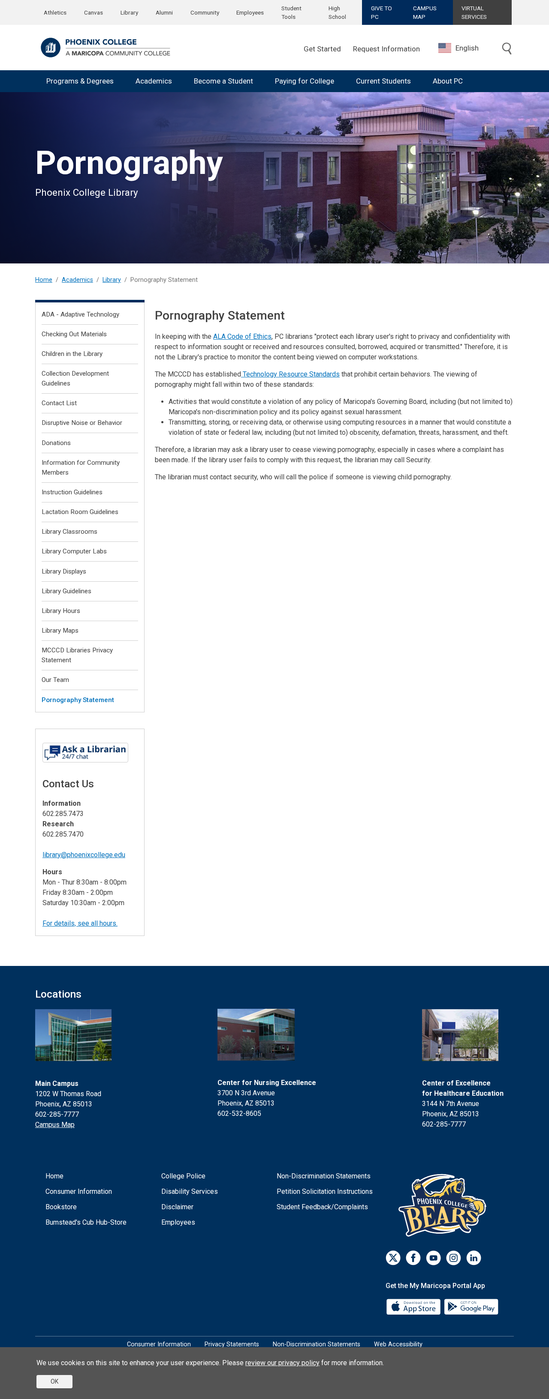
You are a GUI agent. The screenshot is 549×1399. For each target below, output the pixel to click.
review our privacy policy (282, 1363)
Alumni (164, 12)
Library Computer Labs (74, 551)
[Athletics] (444, 1205)
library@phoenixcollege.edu (83, 855)
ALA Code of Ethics (242, 336)
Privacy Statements (232, 1344)
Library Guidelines (66, 591)
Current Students (383, 81)
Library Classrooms (69, 531)
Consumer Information (78, 1191)
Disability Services (189, 1191)
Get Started (322, 49)
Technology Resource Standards (290, 374)
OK (54, 1381)
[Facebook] (413, 1257)
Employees (250, 12)
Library (129, 12)
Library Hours (61, 611)
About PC (448, 81)
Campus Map (55, 1125)
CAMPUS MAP (425, 12)
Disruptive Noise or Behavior (82, 423)
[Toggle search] (507, 49)
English (467, 48)
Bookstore (61, 1207)
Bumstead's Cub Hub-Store (86, 1222)
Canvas (93, 12)
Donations (56, 443)
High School (337, 12)
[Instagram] (453, 1257)
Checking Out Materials (74, 334)
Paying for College (304, 81)
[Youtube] (433, 1257)
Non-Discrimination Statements (324, 1176)
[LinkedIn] (473, 1257)
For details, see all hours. (80, 923)
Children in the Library (72, 354)
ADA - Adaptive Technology (80, 314)
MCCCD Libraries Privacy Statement (77, 655)
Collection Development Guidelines (75, 378)
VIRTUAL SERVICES (474, 12)
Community (204, 12)
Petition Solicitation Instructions (325, 1191)
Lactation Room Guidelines (80, 512)
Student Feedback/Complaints (322, 1207)
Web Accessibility (398, 1344)
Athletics (55, 12)
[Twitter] (393, 1257)
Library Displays (64, 571)
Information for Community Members (81, 467)
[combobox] (465, 48)
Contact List (59, 403)
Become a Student (223, 81)
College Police (183, 1176)
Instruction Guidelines (72, 492)
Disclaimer (177, 1207)
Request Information (386, 49)
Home (43, 280)
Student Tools (291, 12)
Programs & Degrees (80, 81)
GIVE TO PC (381, 12)
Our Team (55, 680)
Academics (154, 81)
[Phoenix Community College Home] (105, 47)
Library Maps (60, 630)
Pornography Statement (78, 700)
